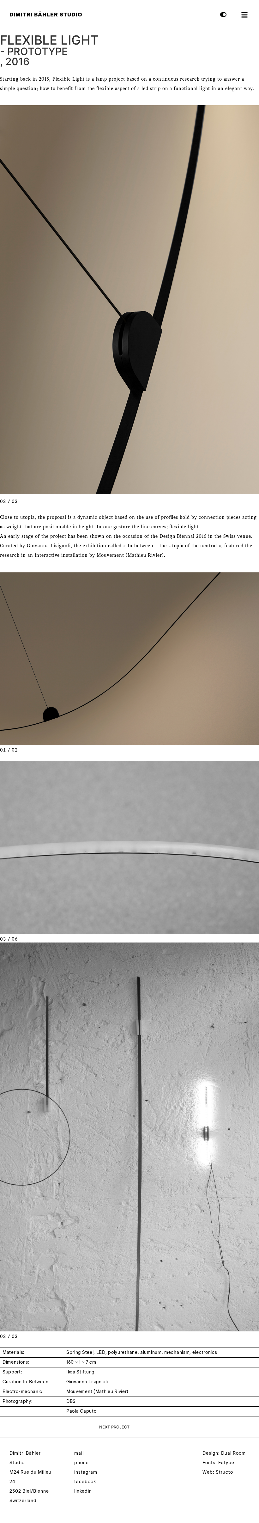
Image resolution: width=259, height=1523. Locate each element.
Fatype (226, 1462)
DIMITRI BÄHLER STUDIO (45, 14)
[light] (220, 17)
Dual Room (233, 1453)
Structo (224, 1472)
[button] (244, 14)
